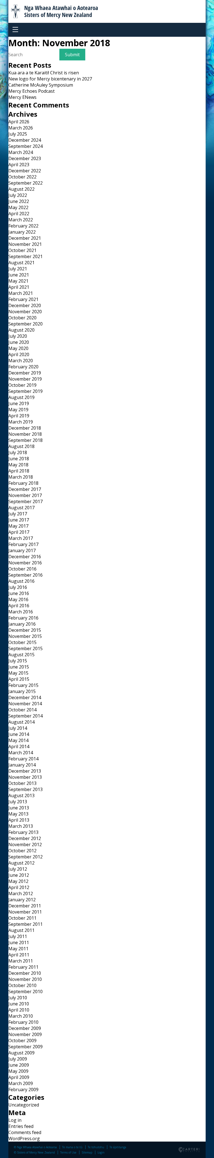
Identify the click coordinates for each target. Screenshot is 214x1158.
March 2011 (20, 961)
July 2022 (17, 195)
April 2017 (18, 532)
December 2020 (24, 305)
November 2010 (25, 979)
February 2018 (23, 483)
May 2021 (18, 281)
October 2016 (22, 569)
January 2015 (22, 691)
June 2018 (18, 459)
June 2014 (18, 734)
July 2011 (17, 936)
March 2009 (20, 1083)
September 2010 (25, 991)
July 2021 (17, 269)
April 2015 (18, 679)
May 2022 (18, 207)
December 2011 (24, 906)
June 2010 (18, 1004)
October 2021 (22, 250)
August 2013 (21, 795)
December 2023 (24, 158)
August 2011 (21, 930)
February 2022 (23, 226)
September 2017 (25, 501)
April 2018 (18, 471)
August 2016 (21, 581)
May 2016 (18, 599)
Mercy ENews (22, 97)
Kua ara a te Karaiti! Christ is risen (43, 73)
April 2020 (18, 354)
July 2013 (17, 802)
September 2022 (25, 183)
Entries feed (20, 1126)
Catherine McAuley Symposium (40, 85)
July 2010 (17, 998)
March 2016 (20, 612)
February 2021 (23, 299)
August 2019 (21, 397)
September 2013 (25, 789)
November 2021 (25, 244)
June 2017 (18, 520)
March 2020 (20, 361)
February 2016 (23, 618)
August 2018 (21, 446)
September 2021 (25, 256)
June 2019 (18, 403)
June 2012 (18, 875)
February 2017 (23, 544)
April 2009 (18, 1077)
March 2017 (20, 538)
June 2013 (18, 808)
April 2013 (18, 820)
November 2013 (25, 777)
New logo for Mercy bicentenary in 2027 (50, 79)
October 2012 (22, 851)
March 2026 (20, 128)
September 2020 (25, 324)
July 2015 (17, 661)
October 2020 (22, 318)
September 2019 (25, 391)
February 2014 (23, 759)
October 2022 (22, 177)
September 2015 (25, 648)
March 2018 (20, 477)
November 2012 (25, 844)
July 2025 (17, 134)
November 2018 (25, 434)
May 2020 (18, 348)
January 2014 (22, 765)
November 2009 (25, 1034)
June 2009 (18, 1065)
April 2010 (18, 1010)
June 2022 (18, 201)
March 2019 (20, 422)
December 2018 (24, 428)
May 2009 (18, 1071)
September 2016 (25, 575)
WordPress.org (24, 1138)
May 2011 (18, 949)
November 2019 (25, 379)
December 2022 (24, 171)
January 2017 (22, 550)
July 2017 (17, 514)
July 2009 (17, 1059)
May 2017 (18, 526)
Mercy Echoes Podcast (31, 91)
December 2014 (24, 697)
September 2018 (25, 440)
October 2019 (22, 385)
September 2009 (25, 1047)
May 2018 (18, 465)
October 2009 (22, 1040)
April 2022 (18, 213)
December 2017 (24, 489)
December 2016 (24, 557)
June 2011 (18, 942)
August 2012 (21, 863)
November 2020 (25, 312)
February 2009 (23, 1089)
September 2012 (25, 857)
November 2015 (25, 636)
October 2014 (22, 710)
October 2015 (22, 642)
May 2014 (18, 740)
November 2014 (25, 704)
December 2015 (24, 630)
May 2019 (18, 410)
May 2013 (18, 814)
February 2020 (23, 367)
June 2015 (18, 667)
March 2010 (20, 1016)
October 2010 (22, 985)
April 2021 (18, 287)
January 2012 (22, 900)
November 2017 (25, 495)
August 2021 (21, 262)
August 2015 (21, 655)
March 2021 (20, 293)
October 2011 (22, 918)
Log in (14, 1120)
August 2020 (21, 330)
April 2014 (18, 746)
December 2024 (24, 140)
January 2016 (22, 624)
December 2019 (24, 373)
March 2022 (20, 220)
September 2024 (25, 146)
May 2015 (18, 673)
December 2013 (24, 771)
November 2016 (25, 563)
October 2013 (22, 783)
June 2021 (18, 275)
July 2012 (17, 869)
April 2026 (18, 122)
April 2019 (18, 416)
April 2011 (18, 955)
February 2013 (23, 832)
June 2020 (18, 342)
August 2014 (21, 722)
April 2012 (18, 887)
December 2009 (24, 1028)
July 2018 (17, 452)
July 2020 (17, 336)
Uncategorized (23, 1105)
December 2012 (24, 838)
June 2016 (18, 593)
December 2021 (24, 238)
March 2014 (20, 753)
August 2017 (21, 508)
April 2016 (18, 606)
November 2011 (25, 912)
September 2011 (25, 924)
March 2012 (20, 893)
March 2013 (20, 826)
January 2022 (22, 232)
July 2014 (17, 728)
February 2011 (23, 967)
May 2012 (18, 881)
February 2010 (23, 1022)
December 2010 (24, 973)
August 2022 (21, 189)
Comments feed (24, 1132)
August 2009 (21, 1053)
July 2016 (17, 587)
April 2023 (18, 164)
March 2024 (20, 152)
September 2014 (25, 716)
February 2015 (23, 685)
